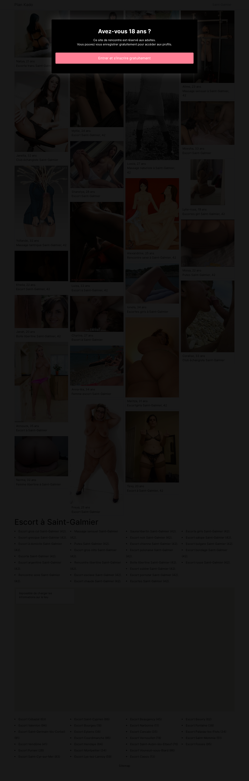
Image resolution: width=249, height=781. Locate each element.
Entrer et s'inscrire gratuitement (124, 58)
